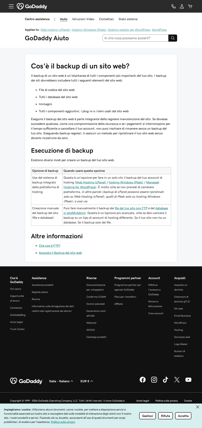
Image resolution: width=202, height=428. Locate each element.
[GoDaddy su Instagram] (154, 382)
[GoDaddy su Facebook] (142, 382)
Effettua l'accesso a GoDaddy (154, 290)
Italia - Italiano (59, 381)
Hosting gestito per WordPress (129, 29)
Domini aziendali (95, 304)
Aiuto (63, 19)
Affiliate (118, 304)
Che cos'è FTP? (49, 245)
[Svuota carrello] (190, 6)
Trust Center (17, 329)
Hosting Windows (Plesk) (89, 29)
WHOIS (90, 330)
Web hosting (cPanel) (55, 29)
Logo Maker (181, 344)
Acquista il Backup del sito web (60, 252)
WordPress (159, 29)
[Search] (172, 38)
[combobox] (135, 38)
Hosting (178, 330)
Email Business (182, 315)
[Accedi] (182, 6)
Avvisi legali (16, 322)
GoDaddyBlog (17, 315)
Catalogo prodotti (96, 337)
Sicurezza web (182, 337)
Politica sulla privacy (166, 400)
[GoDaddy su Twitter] (176, 382)
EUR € (84, 381)
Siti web (178, 308)
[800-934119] (173, 6)
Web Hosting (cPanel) (91, 182)
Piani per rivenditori (125, 296)
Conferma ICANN (96, 296)
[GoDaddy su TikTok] (165, 382)
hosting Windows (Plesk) (126, 182)
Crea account (155, 313)
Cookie (188, 400)
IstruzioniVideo (83, 19)
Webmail (91, 322)
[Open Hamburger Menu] (9, 6)
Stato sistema (128, 19)
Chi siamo (15, 289)
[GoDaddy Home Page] (26, 381)
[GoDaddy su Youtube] (188, 382)
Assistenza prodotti (42, 285)
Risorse (36, 299)
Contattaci (106, 19)
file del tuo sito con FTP (131, 208)
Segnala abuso (40, 292)
